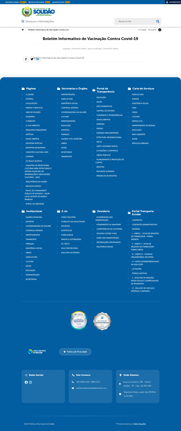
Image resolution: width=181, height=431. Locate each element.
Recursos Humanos (105, 171)
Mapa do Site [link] (62, 2)
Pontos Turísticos (34, 108)
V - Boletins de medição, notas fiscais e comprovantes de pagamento (144, 281)
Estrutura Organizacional (109, 137)
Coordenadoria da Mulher (73, 112)
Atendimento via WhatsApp (109, 225)
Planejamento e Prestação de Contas (110, 161)
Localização (31, 103)
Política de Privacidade (77, 352)
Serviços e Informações (39, 21)
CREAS (134, 112)
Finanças (65, 134)
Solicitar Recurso (69, 248)
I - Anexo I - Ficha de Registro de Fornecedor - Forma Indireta (145, 236)
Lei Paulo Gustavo (34, 161)
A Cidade (142, 29)
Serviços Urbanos (140, 143)
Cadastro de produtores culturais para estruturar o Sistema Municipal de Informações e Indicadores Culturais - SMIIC (38, 171)
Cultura (65, 117)
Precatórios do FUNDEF (36, 182)
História (29, 99)
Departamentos (68, 121)
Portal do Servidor (35, 204)
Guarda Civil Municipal (71, 139)
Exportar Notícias (34, 143)
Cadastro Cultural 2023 (37, 152)
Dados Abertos (103, 120)
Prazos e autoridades (71, 239)
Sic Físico (65, 244)
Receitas (100, 167)
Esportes (65, 130)
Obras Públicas (103, 155)
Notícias (29, 134)
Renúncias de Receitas (107, 176)
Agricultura (67, 99)
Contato (30, 157)
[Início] (23, 29)
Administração (68, 94)
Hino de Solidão (33, 112)
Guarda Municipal (34, 217)
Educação (66, 126)
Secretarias (66, 152)
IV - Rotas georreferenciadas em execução (145, 263)
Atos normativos (104, 106)
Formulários (67, 235)
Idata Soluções (140, 424)
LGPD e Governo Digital (107, 146)
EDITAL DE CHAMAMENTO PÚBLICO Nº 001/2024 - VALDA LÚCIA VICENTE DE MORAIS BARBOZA (37, 195)
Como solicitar (68, 217)
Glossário (152, 29)
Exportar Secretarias (35, 148)
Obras (64, 143)
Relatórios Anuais (105, 247)
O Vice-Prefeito (33, 126)
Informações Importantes (109, 242)
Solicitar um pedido (70, 253)
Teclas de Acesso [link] (40, 2)
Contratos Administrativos (144, 225)
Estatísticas (66, 230)
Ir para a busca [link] (16, 2)
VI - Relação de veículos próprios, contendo (142, 289)
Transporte (66, 157)
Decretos (65, 226)
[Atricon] (37, 352)
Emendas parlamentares (108, 133)
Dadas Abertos (32, 139)
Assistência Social (69, 103)
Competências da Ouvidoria (109, 229)
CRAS (134, 108)
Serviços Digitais (33, 186)
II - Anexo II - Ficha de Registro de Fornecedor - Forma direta (143, 247)
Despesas (100, 124)
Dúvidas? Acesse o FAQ (107, 233)
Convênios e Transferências (110, 115)
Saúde (64, 148)
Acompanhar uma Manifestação (104, 218)
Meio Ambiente (138, 134)
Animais (135, 99)
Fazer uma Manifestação (108, 238)
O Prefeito (30, 121)
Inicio (99, 142)
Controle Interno (69, 108)
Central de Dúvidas (106, 111)
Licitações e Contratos (107, 151)
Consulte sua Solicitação (73, 222)
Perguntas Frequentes (36, 130)
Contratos (137, 220)
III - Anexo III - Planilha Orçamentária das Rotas (142, 255)
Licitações (136, 269)
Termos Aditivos (139, 273)
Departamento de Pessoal (143, 126)
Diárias (100, 128)
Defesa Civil (137, 121)
